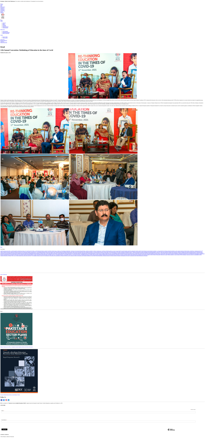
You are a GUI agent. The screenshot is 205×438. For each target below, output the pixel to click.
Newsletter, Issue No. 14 (77, 264)
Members (4, 24)
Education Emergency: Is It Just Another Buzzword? (94, 261)
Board (4, 23)
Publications (2, 39)
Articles (1, 4)
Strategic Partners (5, 26)
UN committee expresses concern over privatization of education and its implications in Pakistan (48, 265)
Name (2, 410)
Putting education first (64, 262)
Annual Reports (5, 27)
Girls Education (5, 31)
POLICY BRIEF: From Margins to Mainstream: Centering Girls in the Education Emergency (70, 260)
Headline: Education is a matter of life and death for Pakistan (92, 264)
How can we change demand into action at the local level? (21, 265)
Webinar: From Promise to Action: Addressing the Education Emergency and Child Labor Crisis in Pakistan (150, 261)
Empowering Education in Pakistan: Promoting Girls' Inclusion (179, 261)
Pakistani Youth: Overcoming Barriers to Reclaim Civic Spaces (113, 264)
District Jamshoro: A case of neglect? (174, 264)
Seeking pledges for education (5, 262)
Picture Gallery (5, 36)
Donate (1, 11)
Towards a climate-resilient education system (106, 263)
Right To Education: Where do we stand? (161, 264)
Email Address (4, 419)
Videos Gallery (5, 37)
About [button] (1, 21)
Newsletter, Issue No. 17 (52, 264)
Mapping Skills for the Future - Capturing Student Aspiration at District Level (13, 260)
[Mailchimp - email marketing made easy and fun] (171, 430)
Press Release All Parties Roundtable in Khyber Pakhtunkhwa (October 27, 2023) (149, 262)
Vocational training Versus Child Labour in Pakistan (132, 264)
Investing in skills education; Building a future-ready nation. (128, 260)
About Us (4, 22)
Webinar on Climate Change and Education (158, 263)
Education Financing (6, 32)
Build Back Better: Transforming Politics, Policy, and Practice (49, 262)
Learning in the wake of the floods (145, 263)
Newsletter (2, 9)
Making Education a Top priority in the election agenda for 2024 (74, 261)
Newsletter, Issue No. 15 (69, 264)
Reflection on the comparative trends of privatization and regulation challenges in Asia (78, 265)
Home (1, 20)
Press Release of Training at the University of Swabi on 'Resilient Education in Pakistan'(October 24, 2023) (181, 262)
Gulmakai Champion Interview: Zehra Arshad (31, 264)
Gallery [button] (1, 35)
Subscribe (2, 12)
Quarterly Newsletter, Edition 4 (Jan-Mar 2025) (94, 260)
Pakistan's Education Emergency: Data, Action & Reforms (174, 260)
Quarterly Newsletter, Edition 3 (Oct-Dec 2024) (110, 260)
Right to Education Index (43, 264)
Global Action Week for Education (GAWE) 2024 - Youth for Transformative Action (118, 261)
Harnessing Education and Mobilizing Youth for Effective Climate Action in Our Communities (37, 263)
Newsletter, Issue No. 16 (60, 264)
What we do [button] (2, 29)
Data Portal (5, 42)
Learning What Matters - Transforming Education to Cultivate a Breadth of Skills (40, 260)
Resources (2, 7)
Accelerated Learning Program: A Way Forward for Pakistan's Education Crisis (50, 261)
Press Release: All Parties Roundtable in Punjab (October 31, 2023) (123, 262)
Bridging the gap (199, 261)
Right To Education (6, 33)
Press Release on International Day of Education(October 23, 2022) (87, 263)
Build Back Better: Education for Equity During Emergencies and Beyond (126, 263)
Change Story (2, 8)
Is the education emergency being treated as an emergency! (27, 261)
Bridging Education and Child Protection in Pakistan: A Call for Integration (151, 260)
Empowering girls (193, 261)
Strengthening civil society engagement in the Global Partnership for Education (134, 265)
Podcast (1, 42)
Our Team (4, 25)
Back (1, 247)
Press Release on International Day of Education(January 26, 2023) (64, 263)
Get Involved (2, 10)
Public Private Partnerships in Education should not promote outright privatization (107, 265)
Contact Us (2, 41)
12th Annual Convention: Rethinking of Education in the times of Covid (178, 263)
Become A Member (3, 40)
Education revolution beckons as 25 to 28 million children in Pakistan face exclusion (25, 262)
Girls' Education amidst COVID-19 (147, 264)
